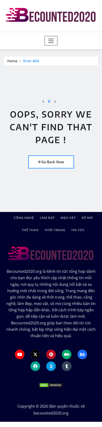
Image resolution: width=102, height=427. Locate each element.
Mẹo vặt (68, 218)
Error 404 (31, 60)
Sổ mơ (87, 218)
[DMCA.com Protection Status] (51, 384)
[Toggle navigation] (51, 40)
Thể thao (30, 230)
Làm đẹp (47, 218)
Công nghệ (24, 218)
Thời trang (55, 230)
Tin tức (78, 230)
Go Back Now (52, 161)
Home (12, 60)
